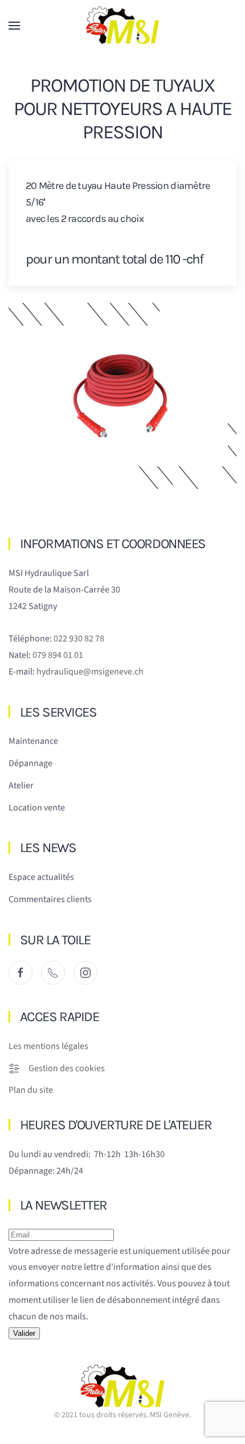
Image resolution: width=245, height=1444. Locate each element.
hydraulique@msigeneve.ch (90, 671)
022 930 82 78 (79, 638)
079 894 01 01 (57, 655)
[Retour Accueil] (122, 25)
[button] (14, 25)
